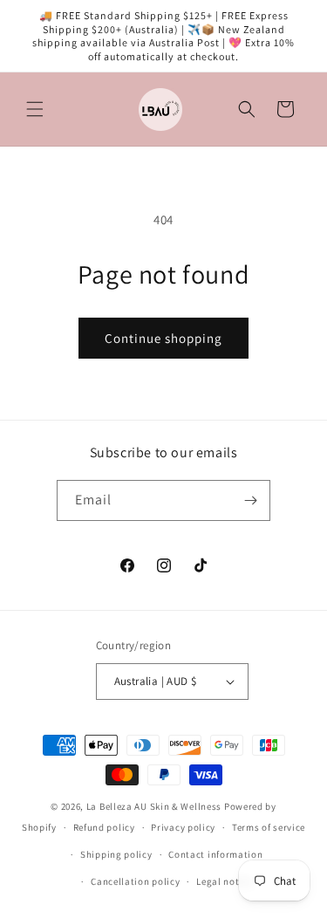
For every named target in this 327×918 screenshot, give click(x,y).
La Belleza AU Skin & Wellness (153, 806)
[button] (35, 109)
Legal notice (224, 881)
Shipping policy (116, 854)
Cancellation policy (135, 881)
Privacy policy (183, 827)
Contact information (215, 854)
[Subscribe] (250, 500)
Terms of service (268, 827)
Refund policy (104, 827)
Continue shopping (163, 338)
